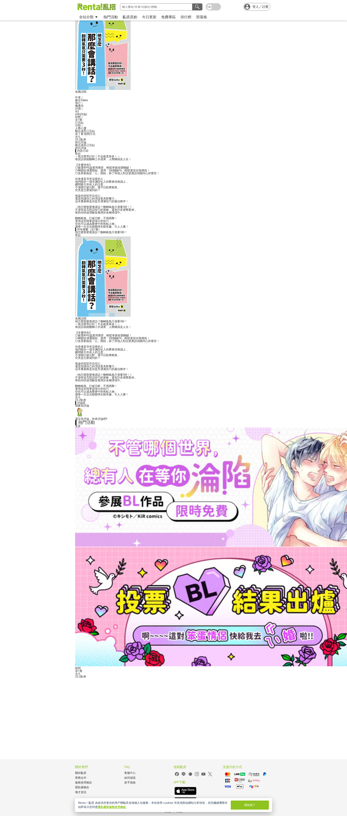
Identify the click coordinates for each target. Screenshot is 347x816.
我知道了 (249, 805)
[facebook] (177, 775)
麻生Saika (81, 100)
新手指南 (130, 782)
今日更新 (149, 17)
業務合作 (80, 777)
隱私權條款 (82, 787)
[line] (183, 775)
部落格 (201, 17)
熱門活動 (110, 17)
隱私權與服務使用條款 (112, 807)
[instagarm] (196, 775)
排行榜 (186, 17)
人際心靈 (80, 128)
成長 (83, 131)
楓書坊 (79, 105)
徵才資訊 (80, 792)
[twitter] (210, 775)
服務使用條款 (83, 782)
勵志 (78, 131)
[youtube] (203, 775)
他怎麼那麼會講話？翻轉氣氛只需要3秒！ (101, 232)
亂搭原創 (130, 17)
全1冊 (78, 119)
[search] (197, 7)
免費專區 (168, 17)
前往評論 (80, 142)
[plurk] (190, 775)
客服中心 (130, 773)
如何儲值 (130, 777)
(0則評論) (81, 114)
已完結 (90, 131)
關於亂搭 (80, 773)
